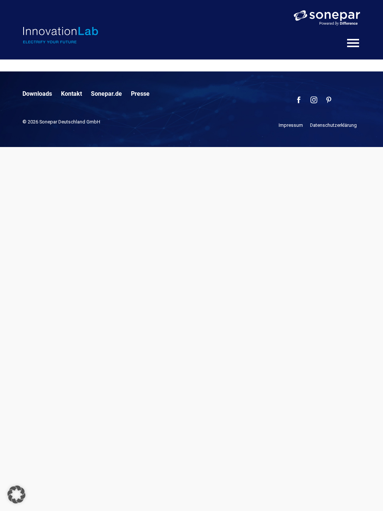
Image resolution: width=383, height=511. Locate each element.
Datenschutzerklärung (333, 125)
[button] (16, 494)
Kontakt (71, 93)
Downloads (37, 93)
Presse (140, 93)
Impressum (291, 125)
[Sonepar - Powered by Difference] (327, 18)
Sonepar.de (106, 93)
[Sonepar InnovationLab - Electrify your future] (60, 35)
